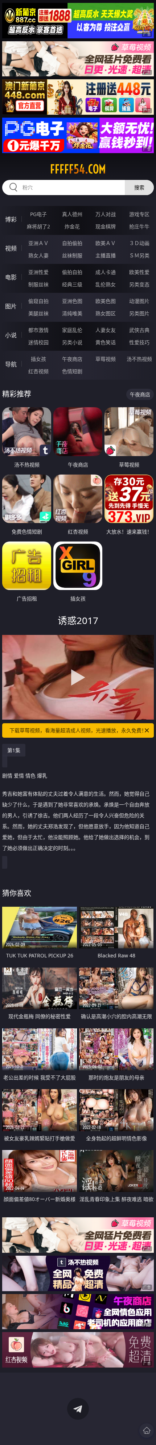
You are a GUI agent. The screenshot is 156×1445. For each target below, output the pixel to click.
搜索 (139, 187)
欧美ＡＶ (105, 243)
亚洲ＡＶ (38, 243)
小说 (11, 335)
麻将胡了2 (38, 226)
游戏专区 (139, 214)
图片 (11, 306)
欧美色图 (105, 301)
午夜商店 (72, 358)
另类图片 (139, 313)
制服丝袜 (38, 284)
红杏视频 (38, 371)
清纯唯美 (72, 313)
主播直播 (105, 255)
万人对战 (105, 214)
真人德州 (72, 214)
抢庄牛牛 (139, 226)
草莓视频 (105, 358)
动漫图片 (139, 301)
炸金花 (72, 226)
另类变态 (139, 284)
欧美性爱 (139, 272)
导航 (11, 364)
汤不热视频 (139, 358)
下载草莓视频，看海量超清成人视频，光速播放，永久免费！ (78, 730)
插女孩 (38, 358)
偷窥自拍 (38, 301)
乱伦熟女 (105, 284)
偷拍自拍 (72, 272)
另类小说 (72, 342)
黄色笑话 (105, 342)
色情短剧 (72, 371)
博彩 (11, 219)
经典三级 (72, 284)
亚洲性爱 (38, 272)
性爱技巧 (139, 342)
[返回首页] (146, 1430)
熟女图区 (105, 313)
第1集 (13, 750)
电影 (11, 277)
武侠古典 (139, 330)
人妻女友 (105, 330)
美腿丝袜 (38, 313)
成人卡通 (105, 272)
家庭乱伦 (72, 330)
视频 (11, 248)
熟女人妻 (38, 255)
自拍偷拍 (72, 243)
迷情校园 (38, 342)
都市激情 (38, 330)
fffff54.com (78, 169)
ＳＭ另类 (139, 255)
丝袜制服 (72, 255)
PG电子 (38, 214)
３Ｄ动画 (139, 243)
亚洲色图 (72, 301)
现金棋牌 (105, 226)
